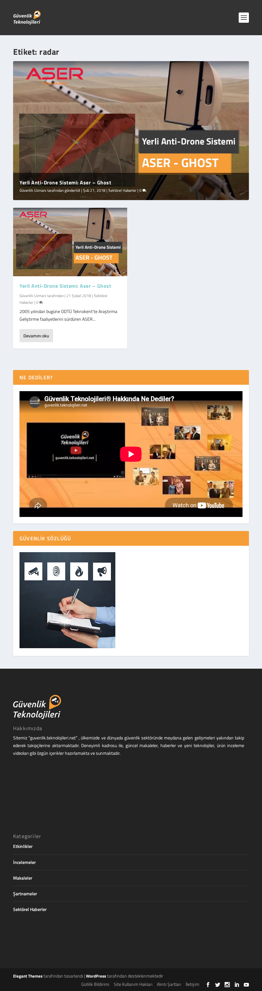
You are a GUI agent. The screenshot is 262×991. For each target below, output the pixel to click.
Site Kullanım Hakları (133, 984)
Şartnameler (25, 893)
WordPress (96, 976)
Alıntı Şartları (169, 984)
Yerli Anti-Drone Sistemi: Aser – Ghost (65, 182)
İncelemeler (24, 862)
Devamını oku (36, 335)
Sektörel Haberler (122, 190)
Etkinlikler (23, 846)
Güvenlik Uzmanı (32, 190)
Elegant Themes (27, 976)
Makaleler (22, 877)
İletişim (192, 984)
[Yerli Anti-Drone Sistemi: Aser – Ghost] (70, 242)
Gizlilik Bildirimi (95, 984)
